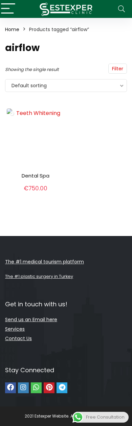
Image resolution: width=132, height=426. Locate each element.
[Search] (121, 9)
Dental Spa (35, 175)
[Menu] (8, 9)
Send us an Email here (31, 319)
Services (15, 329)
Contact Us (18, 338)
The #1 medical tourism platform (44, 261)
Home (12, 29)
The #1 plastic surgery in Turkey (39, 276)
